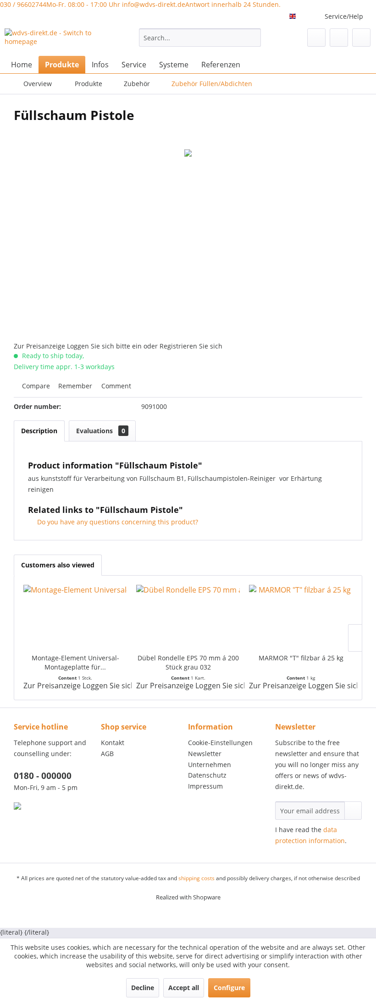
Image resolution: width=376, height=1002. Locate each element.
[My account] (339, 37)
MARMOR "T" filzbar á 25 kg (301, 657)
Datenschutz (207, 775)
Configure (229, 987)
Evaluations (100, 430)
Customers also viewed (57, 565)
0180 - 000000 (43, 776)
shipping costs (196, 878)
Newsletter (204, 753)
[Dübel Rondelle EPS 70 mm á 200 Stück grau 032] (188, 617)
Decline (142, 987)
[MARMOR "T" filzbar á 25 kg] (301, 617)
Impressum (205, 786)
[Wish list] (316, 37)
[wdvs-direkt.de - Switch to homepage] (57, 39)
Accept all (183, 987)
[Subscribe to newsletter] (353, 810)
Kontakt (112, 742)
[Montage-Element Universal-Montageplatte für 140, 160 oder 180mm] (75, 617)
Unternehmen (209, 764)
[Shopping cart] (361, 37)
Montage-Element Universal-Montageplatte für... (75, 662)
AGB (107, 753)
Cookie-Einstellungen (220, 742)
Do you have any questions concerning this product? (116, 521)
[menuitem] (200, 37)
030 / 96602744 (60, 4)
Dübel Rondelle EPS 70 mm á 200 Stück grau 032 (188, 662)
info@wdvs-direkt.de (201, 4)
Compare (35, 385)
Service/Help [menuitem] (344, 16)
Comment (115, 385)
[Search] (252, 37)
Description (39, 430)
